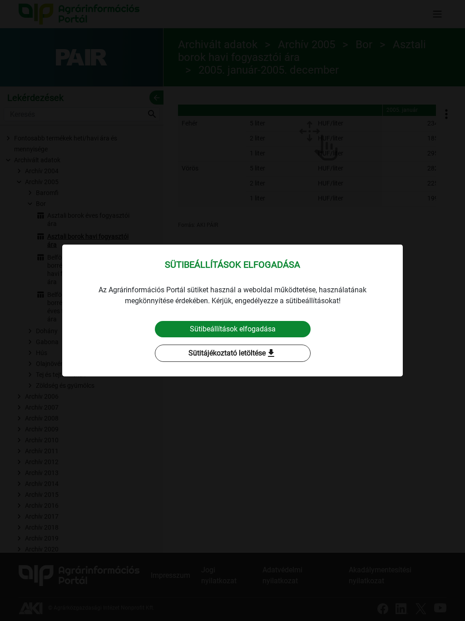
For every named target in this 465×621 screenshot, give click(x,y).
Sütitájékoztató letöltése (232, 353)
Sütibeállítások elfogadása (233, 329)
